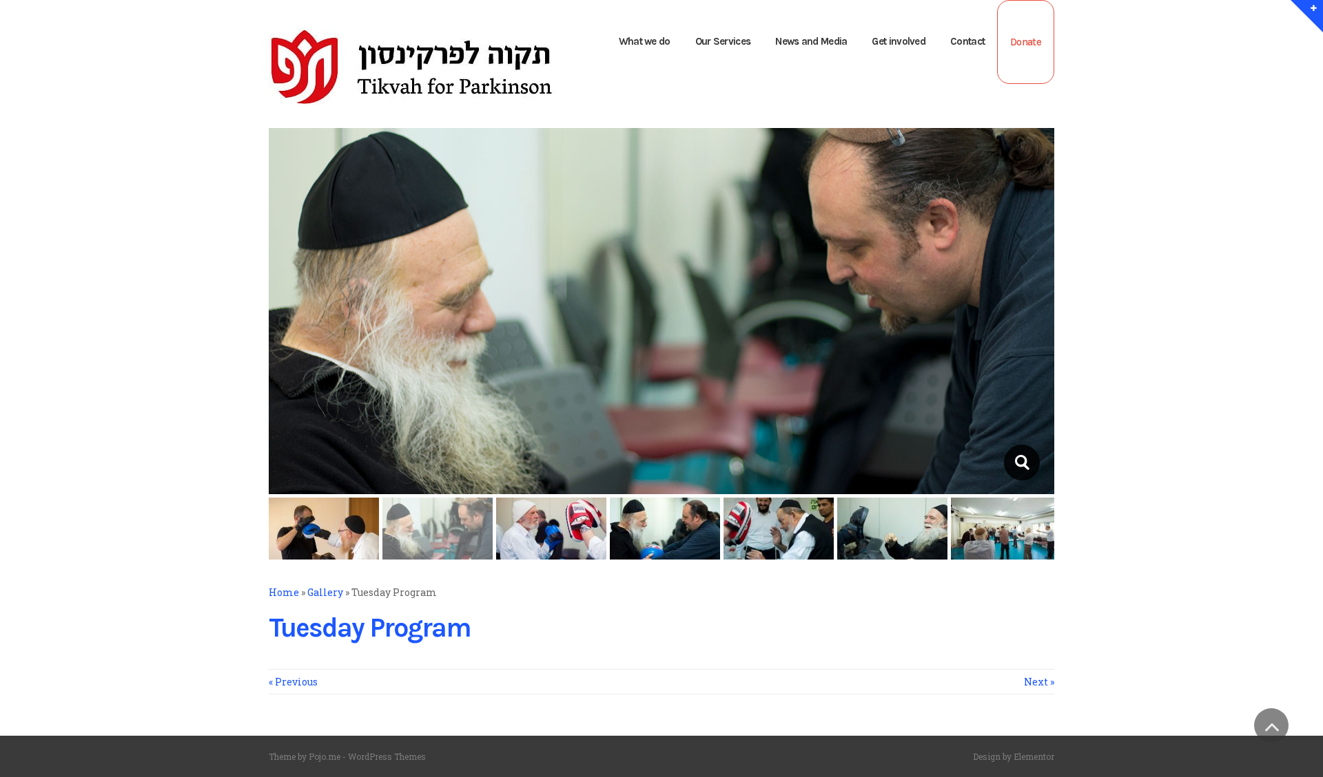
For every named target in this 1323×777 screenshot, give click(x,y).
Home (284, 592)
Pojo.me (324, 756)
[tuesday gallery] (1021, 462)
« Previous (293, 681)
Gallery (325, 592)
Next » (1039, 681)
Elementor (1034, 756)
